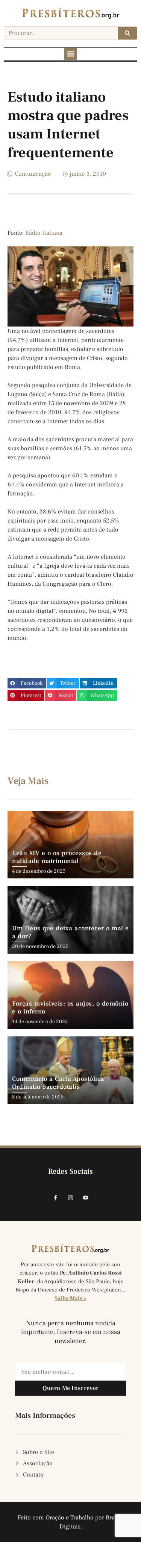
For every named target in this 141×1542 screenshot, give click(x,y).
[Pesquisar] (127, 33)
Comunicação (33, 174)
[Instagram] (70, 1197)
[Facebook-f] (55, 1197)
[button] (70, 54)
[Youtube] (85, 1197)
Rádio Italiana (43, 233)
